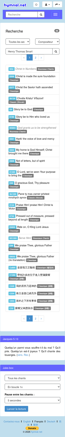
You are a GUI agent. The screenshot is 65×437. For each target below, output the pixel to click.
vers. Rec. (23, 355)
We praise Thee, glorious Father (31, 246)
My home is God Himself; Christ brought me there (30, 151)
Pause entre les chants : (19, 394)
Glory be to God (26, 109)
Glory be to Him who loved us (29, 118)
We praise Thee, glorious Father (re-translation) (31, 258)
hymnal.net (36, 431)
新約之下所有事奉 (31, 300)
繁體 (35, 424)
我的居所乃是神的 (31, 286)
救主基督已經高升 (31, 293)
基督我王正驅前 (32, 267)
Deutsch (51, 421)
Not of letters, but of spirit (27, 162)
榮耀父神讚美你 (30, 308)
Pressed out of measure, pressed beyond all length (31, 217)
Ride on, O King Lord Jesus (29, 228)
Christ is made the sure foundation (32, 77)
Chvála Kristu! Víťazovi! (26, 99)
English (27, 421)
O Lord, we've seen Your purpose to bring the (31, 173)
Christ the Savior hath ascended (31, 88)
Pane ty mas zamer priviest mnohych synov (28, 195)
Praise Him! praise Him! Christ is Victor (30, 206)
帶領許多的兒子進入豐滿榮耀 (30, 276)
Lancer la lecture (16, 409)
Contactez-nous (12, 421)
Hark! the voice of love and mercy (32, 140)
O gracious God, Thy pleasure (29, 184)
